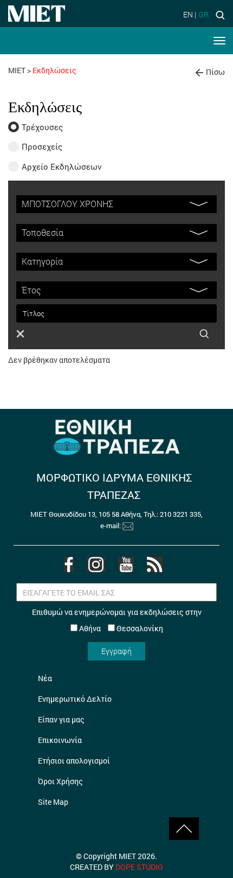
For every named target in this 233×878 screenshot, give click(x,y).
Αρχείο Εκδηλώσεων (62, 166)
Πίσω (215, 72)
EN (188, 14)
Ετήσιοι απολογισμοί (74, 760)
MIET (16, 70)
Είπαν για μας (61, 719)
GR (203, 14)
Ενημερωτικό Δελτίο (75, 699)
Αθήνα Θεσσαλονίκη (120, 628)
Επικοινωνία (60, 740)
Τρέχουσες (42, 126)
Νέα (45, 678)
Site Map (53, 802)
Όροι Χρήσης (60, 781)
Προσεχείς (42, 146)
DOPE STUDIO (139, 867)
